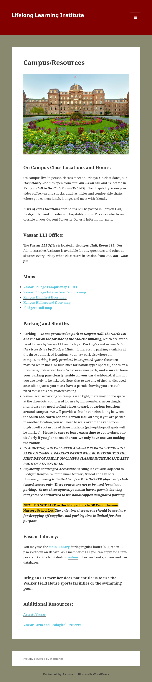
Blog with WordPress (93, 674)
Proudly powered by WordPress (43, 658)
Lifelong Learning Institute (48, 15)
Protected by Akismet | (60, 674)
